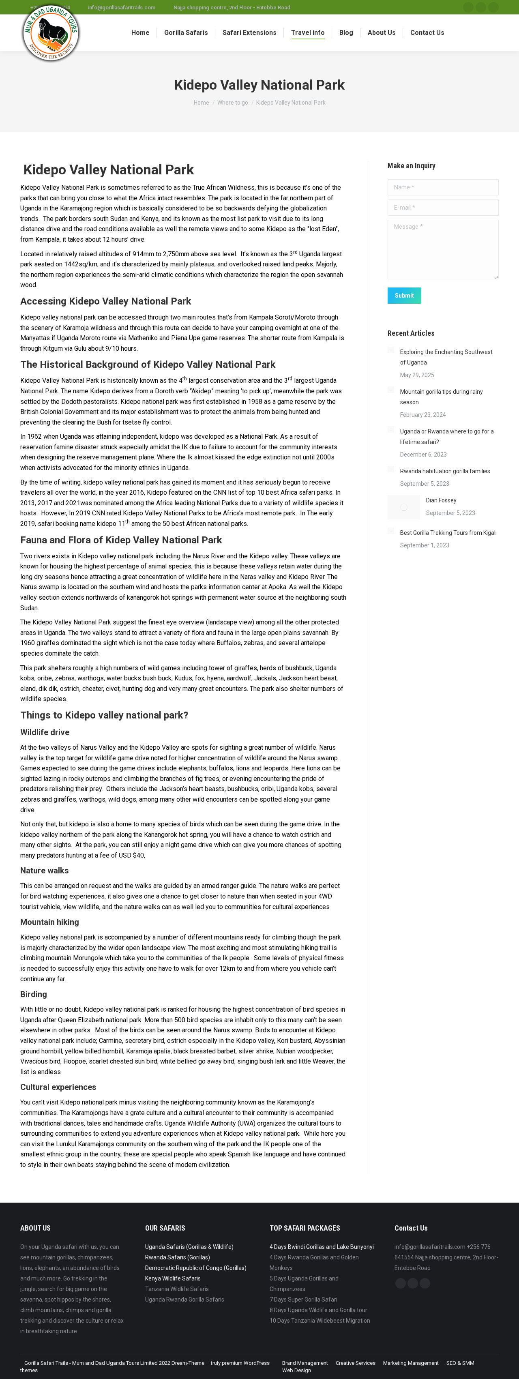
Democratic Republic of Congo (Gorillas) (196, 1268)
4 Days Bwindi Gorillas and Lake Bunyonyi (322, 1247)
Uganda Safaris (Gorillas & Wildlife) (189, 1247)
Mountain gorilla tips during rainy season (441, 396)
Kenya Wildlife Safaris (173, 1278)
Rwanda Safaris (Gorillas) (177, 1257)
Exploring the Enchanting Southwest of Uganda (446, 357)
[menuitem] (140, 33)
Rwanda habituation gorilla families (445, 471)
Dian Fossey (441, 500)
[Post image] (391, 350)
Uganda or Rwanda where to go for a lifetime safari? (447, 436)
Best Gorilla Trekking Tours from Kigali (448, 533)
